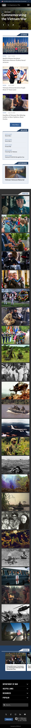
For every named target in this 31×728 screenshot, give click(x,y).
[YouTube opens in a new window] (25, 714)
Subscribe (8, 719)
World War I (8, 135)
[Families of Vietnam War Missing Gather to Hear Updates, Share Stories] (15, 107)
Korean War (8, 146)
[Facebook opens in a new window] (11, 714)
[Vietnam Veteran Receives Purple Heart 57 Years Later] (15, 78)
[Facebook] (3, 25)
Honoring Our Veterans (11, 151)
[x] (8, 25)
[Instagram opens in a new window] (15, 714)
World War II (8, 141)
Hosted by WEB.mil (15, 726)
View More (15, 125)
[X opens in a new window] (6, 714)
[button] (28, 5)
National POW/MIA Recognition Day (14, 157)
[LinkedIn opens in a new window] (20, 714)
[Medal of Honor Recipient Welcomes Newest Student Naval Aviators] (15, 50)
